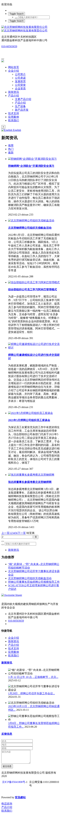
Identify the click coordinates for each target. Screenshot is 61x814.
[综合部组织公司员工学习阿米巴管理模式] (34, 282)
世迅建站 (20, 797)
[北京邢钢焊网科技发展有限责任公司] (30, 28)
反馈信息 (6, 733)
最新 (11, 152)
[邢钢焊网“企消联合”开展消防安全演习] (32, 158)
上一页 (5, 533)
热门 (11, 149)
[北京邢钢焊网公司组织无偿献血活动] (31, 220)
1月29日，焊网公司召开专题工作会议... (31, 693)
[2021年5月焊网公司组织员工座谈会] (30, 413)
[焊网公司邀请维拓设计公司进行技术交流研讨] (34, 347)
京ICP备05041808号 (13, 782)
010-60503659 (9, 46)
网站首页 (13, 67)
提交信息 (7, 766)
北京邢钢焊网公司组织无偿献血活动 (30, 578)
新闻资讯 (13, 549)
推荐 (11, 145)
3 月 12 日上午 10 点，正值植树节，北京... (33, 677)
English (16, 130)
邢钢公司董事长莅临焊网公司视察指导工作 (34, 581)
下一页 (22, 533)
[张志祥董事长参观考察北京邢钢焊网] (31, 474)
